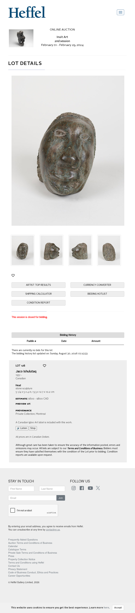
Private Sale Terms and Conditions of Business (32, 552)
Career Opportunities (19, 575)
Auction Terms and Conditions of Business (30, 542)
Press (11, 556)
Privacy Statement (17, 569)
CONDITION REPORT (38, 303)
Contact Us (14, 565)
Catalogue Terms (17, 549)
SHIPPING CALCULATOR (38, 294)
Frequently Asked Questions (23, 539)
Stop (33, 428)
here (106, 608)
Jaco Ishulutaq (26, 371)
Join (61, 497)
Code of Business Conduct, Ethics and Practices (33, 572)
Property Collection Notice (21, 559)
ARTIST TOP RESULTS (38, 285)
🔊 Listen (22, 428)
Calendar (13, 546)
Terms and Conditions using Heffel (26, 562)
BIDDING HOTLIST (97, 294)
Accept (118, 608)
